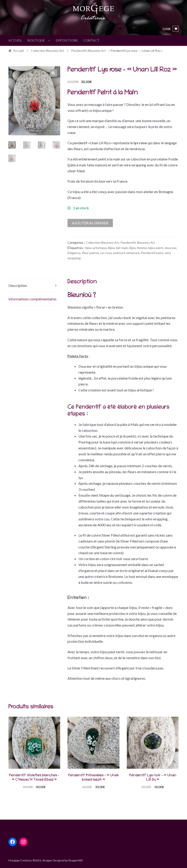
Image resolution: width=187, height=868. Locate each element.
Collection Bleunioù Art (47, 50)
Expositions (67, 40)
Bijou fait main (118, 248)
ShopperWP (75, 860)
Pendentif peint (152, 253)
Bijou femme (138, 248)
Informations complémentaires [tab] (32, 299)
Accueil (15, 40)
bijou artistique (96, 248)
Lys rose (106, 253)
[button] (53, 73)
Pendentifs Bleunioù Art (88, 50)
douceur (170, 248)
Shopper (47, 860)
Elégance (74, 253)
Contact (91, 40)
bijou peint (155, 248)
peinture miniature (126, 253)
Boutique (36, 40)
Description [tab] (17, 285)
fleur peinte (90, 253)
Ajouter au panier (90, 223)
